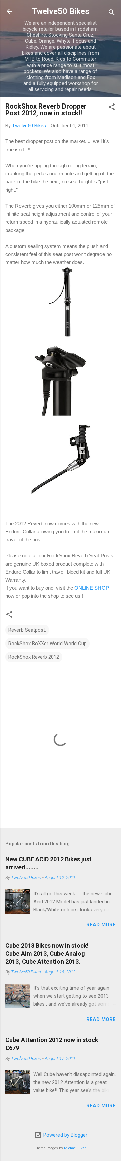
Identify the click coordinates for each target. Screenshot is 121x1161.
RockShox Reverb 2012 (33, 657)
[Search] (112, 13)
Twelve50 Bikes (60, 11)
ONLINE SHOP (91, 588)
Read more (101, 925)
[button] (112, 108)
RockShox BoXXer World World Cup (47, 643)
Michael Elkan (75, 1148)
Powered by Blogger (64, 1135)
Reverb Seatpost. (27, 630)
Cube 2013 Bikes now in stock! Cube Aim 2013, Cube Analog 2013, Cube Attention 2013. (47, 953)
